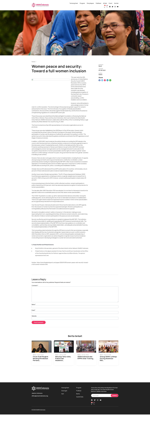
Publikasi (98, 3)
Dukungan (64, 391)
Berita (78, 394)
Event (110, 3)
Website (34, 316)
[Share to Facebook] (99, 80)
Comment (35, 285)
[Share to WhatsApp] (110, 80)
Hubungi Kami (65, 388)
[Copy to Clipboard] (105, 80)
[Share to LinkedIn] (107, 80)
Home (33, 62)
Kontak (116, 3)
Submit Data (79, 397)
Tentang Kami (73, 3)
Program (82, 3)
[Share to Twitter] (102, 80)
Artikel (105, 3)
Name (34, 304)
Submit (114, 395)
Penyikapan (90, 3)
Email (33, 310)
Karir (62, 394)
